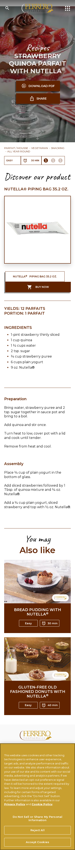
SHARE (41, 98)
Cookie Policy (42, 804)
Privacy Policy (14, 804)
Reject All (37, 830)
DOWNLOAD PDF (42, 86)
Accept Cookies (37, 842)
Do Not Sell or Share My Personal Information (37, 818)
